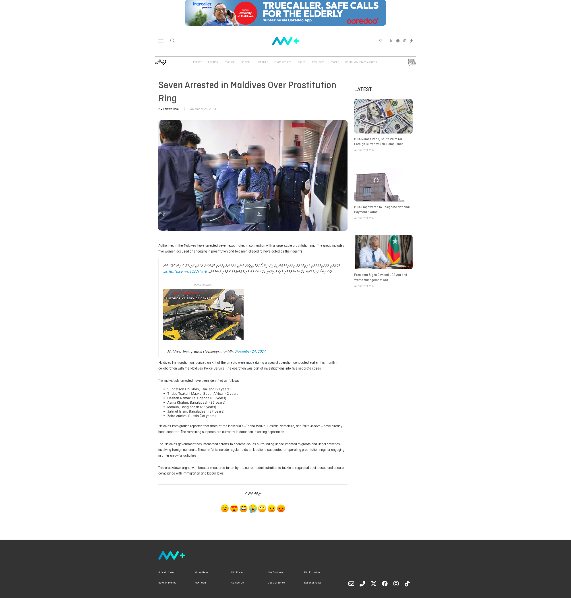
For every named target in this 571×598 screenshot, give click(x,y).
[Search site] (172, 42)
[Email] (351, 583)
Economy (229, 62)
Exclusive (318, 62)
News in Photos (167, 583)
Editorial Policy (312, 583)
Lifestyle (262, 62)
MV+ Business (275, 572)
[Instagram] (395, 583)
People (335, 62)
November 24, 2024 (250, 351)
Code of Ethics (276, 583)
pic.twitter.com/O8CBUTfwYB (185, 271)
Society (245, 62)
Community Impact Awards (361, 62)
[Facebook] (384, 583)
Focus (302, 62)
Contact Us (237, 583)
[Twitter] (373, 583)
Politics (213, 62)
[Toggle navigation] (160, 41)
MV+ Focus (237, 572)
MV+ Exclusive (312, 572)
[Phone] (362, 583)
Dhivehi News (166, 572)
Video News (202, 572)
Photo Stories (283, 62)
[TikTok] (407, 583)
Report (197, 62)
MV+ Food (200, 583)
